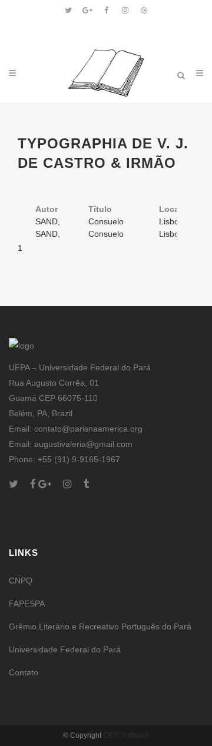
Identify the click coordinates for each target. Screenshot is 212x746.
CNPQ (20, 580)
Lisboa (171, 221)
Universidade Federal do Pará (65, 649)
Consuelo (106, 221)
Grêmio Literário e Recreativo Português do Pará (100, 626)
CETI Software (126, 735)
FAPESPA (27, 603)
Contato (23, 672)
